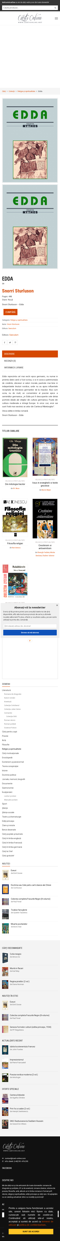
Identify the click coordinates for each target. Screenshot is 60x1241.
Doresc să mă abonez (30, 632)
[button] (30, 607)
